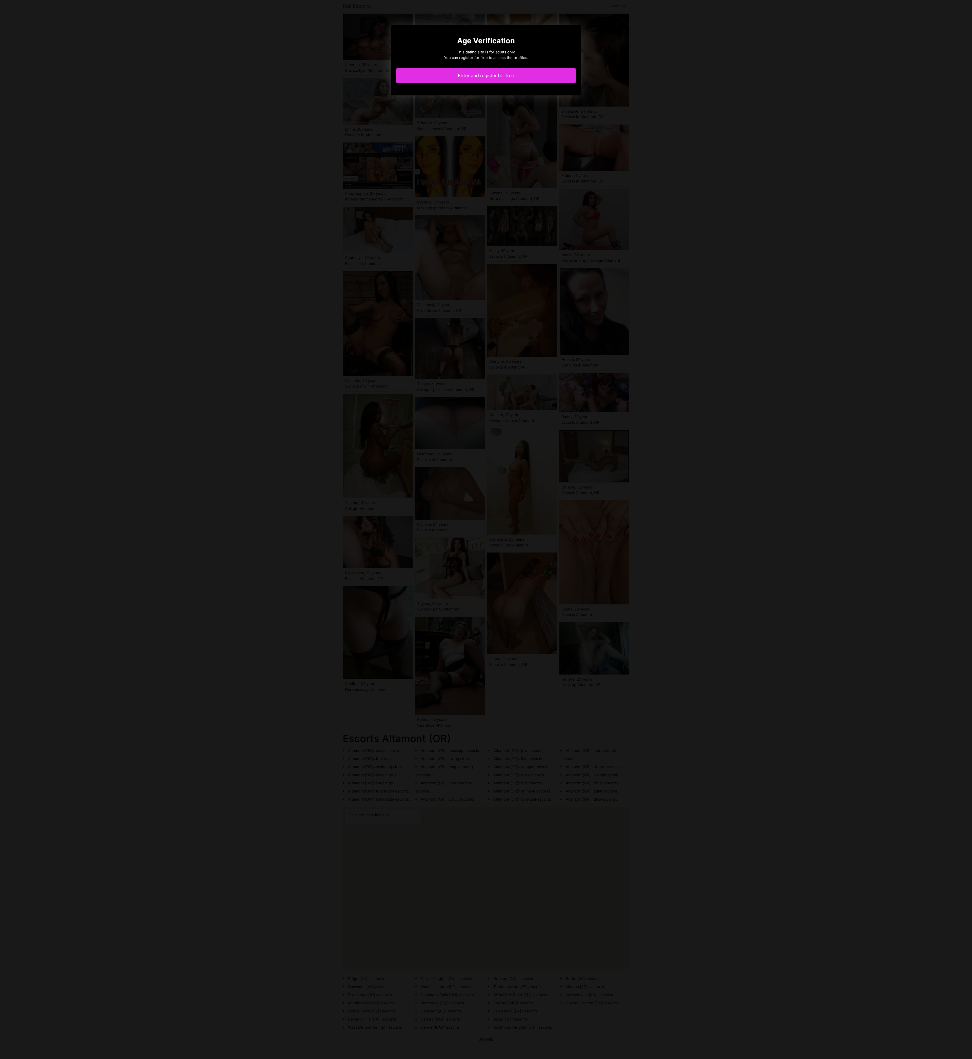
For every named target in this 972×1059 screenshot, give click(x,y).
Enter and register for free (486, 75)
